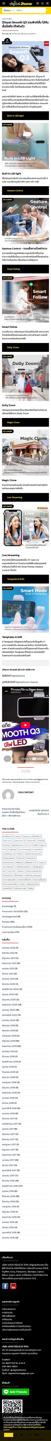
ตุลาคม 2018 (8, 1066)
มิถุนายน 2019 (8, 1040)
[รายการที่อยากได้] (37, 3)
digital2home (17, 845)
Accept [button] (9, 1435)
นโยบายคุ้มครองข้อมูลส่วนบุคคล (31, 1427)
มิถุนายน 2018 (8, 1087)
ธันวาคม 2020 (8, 984)
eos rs (27, 845)
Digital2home (18, 675)
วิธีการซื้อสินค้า (8, 1316)
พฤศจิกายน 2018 (10, 1061)
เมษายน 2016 (8, 1222)
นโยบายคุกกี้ (8, 1427)
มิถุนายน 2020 (9, 999)
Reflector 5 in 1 (31, 862)
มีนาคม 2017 (8, 1165)
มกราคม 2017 (8, 1175)
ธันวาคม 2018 (8, 1056)
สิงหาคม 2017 (8, 1139)
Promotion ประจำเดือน (13, 911)
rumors (42, 862)
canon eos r (7, 840)
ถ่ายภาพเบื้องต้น (39, 880)
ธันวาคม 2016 (8, 1180)
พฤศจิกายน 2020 (10, 989)
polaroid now (8, 862)
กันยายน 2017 (8, 1134)
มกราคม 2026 (8, 947)
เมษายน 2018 (8, 1097)
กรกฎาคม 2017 (9, 1144)
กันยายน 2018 (8, 1072)
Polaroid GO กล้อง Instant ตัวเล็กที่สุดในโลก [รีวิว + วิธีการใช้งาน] (13, 812)
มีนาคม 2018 (8, 1103)
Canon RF (31, 840)
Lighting (12, 849)
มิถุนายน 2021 (8, 958)
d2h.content (30, 34)
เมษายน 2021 (8, 968)
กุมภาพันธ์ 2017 (9, 1170)
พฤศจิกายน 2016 (10, 1185)
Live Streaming (24, 849)
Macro (20, 853)
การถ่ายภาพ (7, 875)
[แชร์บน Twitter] (28, 771)
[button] (3, 3)
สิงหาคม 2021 (8, 952)
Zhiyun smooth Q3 (32, 782)
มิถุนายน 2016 (8, 1211)
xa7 (4, 871)
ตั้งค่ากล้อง (19, 875)
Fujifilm (35, 845)
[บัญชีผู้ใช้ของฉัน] (42, 3)
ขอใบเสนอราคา (9, 1309)
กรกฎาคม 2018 (9, 1082)
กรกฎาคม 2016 (9, 1206)
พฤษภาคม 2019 (9, 1046)
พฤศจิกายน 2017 (10, 1123)
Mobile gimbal (18, 782)
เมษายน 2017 (8, 1160)
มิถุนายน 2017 (8, 1149)
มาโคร (22, 884)
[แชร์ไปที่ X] (25, 771)
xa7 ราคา (11, 871)
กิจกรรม (6, 921)
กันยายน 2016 (8, 1196)
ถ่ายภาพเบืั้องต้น (24, 880)
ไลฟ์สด (30, 888)
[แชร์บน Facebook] (22, 771)
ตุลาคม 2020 (8, 994)
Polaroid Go (31, 858)
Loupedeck (37, 849)
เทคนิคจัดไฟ (7, 888)
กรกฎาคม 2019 (9, 1035)
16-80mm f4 (8, 836)
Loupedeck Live (9, 853)
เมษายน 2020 (8, 1009)
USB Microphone (23, 867)
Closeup (6, 845)
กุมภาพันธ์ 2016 (9, 1232)
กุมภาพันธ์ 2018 (9, 1108)
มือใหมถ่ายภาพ (33, 884)
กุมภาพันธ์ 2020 (9, 1015)
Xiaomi (21, 871)
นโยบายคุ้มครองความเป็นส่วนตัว (16, 1329)
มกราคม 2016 (8, 1237)
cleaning (41, 840)
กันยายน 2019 (8, 1025)
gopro (43, 845)
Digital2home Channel (27, 682)
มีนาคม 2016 (8, 1227)
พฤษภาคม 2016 (9, 1217)
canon (18, 836)
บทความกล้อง (7, 19)
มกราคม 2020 (9, 1020)
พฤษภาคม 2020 (9, 1004)
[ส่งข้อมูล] (47, 10)
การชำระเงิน (7, 1312)
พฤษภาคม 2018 (9, 1092)
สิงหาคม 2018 (8, 1077)
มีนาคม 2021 (8, 973)
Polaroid (20, 858)
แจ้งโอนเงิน (7, 1319)
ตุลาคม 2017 (8, 1128)
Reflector (19, 862)
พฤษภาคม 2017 (9, 1154)
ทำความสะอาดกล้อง (10, 884)
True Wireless (8, 867)
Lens (5, 849)
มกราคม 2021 (8, 978)
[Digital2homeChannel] (13, 1288)
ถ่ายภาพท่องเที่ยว (9, 880)
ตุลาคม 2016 (8, 1191)
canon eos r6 (20, 840)
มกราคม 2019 (8, 1051)
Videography (37, 867)
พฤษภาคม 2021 (9, 963)
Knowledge (7, 906)
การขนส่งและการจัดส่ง (12, 1322)
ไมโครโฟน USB (20, 888)
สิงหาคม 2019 (8, 1030)
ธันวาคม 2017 (8, 1118)
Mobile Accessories (33, 853)
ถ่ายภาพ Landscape (33, 875)
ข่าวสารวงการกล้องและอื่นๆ (14, 926)
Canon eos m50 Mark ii (32, 836)
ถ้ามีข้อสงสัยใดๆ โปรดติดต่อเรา (16, 1326)
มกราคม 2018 (8, 1113)
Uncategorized (9, 916)
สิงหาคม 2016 (8, 1201)
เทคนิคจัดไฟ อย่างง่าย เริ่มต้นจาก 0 (39, 812)
